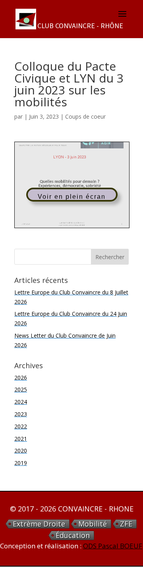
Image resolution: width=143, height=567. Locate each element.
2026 (20, 377)
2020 (20, 450)
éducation (73, 535)
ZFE (126, 524)
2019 (20, 463)
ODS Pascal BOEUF (112, 545)
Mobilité (92, 524)
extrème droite (39, 524)
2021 (20, 438)
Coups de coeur (85, 116)
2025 (20, 389)
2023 (20, 414)
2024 (20, 402)
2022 (20, 426)
